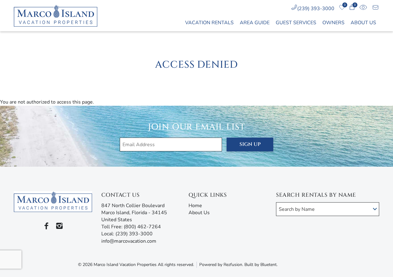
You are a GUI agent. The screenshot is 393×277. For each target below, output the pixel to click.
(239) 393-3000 (315, 8)
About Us (363, 22)
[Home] (59, 16)
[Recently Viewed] (363, 8)
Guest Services (296, 22)
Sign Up (250, 144)
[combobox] (327, 209)
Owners (333, 22)
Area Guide (255, 22)
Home (195, 205)
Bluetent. (269, 265)
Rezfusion (233, 265)
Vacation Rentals (209, 22)
